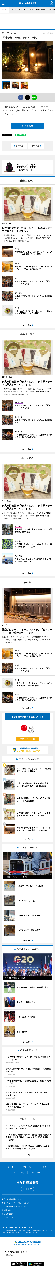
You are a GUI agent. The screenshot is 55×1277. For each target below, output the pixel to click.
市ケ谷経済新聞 (27, 3)
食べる (13, 9)
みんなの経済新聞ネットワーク (27, 1243)
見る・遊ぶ (23, 9)
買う (31, 9)
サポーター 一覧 (27, 739)
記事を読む (27, 125)
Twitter (31, 1189)
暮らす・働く (41, 9)
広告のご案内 (8, 1214)
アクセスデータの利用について (15, 1206)
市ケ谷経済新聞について (12, 1199)
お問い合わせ (8, 1210)
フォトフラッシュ (9, 33)
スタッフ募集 (8, 1218)
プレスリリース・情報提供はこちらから (18, 1203)
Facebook (24, 1189)
